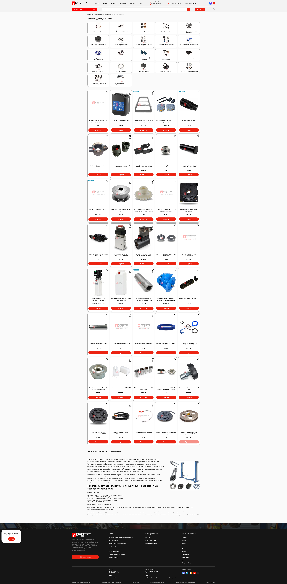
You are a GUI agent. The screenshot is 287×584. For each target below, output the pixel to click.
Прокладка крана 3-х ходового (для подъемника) (166, 254)
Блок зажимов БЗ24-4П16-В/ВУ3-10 (188, 298)
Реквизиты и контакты (210, 582)
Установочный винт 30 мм (189, 120)
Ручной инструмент (114, 551)
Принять (11, 539)
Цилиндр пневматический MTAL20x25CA (189, 254)
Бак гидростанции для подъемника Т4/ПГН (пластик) (121, 299)
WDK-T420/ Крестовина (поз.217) (98, 209)
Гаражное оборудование (115, 549)
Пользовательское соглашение (157, 582)
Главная (184, 537)
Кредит (184, 551)
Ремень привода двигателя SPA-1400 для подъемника (121, 433)
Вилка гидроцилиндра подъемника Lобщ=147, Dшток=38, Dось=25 (143, 165)
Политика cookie (135, 582)
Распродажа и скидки (151, 543)
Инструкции (185, 557)
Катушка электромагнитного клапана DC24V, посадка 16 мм (143, 254)
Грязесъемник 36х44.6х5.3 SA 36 (121, 343)
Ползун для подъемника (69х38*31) (121, 388)
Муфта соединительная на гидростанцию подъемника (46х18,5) (143, 300)
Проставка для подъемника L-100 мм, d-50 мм (143, 388)
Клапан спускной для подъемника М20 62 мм (98, 254)
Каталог (96, 3)
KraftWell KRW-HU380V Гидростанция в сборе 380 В (98, 299)
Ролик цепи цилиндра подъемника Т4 (166, 165)
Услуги (105, 3)
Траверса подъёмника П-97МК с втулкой (98, 165)
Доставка (184, 549)
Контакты (132, 3)
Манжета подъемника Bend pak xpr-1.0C (166, 344)
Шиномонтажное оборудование (117, 543)
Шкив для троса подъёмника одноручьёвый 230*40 (189, 433)
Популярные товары (150, 540)
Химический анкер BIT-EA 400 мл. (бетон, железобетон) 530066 (98, 121)
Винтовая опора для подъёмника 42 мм (189, 388)
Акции (113, 3)
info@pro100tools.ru (114, 578)
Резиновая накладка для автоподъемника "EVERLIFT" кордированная (98, 433)
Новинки (147, 537)
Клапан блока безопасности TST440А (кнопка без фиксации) (121, 254)
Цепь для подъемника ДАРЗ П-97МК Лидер (166, 433)
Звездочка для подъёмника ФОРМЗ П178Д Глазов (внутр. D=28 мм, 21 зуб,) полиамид (143, 211)
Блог (141, 3)
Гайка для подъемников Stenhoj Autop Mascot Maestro (121, 165)
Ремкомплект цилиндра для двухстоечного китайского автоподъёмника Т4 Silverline (189, 344)
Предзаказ (188, 442)
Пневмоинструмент (114, 557)
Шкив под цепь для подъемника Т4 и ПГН (121, 210)
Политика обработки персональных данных (81, 582)
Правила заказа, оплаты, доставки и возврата (185, 582)
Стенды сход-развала (114, 546)
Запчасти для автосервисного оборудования (121, 537)
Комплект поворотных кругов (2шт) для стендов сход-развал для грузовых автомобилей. (166, 122)
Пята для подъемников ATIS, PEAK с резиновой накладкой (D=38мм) (166, 388)
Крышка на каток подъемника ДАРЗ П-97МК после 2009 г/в (166, 210)
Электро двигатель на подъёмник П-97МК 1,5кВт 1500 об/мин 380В (166, 299)
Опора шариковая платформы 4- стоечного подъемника (98, 388)
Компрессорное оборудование (117, 554)
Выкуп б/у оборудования (188, 563)
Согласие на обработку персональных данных (111, 582)
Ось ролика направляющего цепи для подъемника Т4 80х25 (189, 165)
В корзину (98, 130)
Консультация (200, 9)
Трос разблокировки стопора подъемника (144, 433)
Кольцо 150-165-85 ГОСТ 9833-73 (143, 343)
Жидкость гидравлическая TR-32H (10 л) (120, 121)
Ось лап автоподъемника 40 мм (98, 343)
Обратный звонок (85, 557)
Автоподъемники (113, 540)
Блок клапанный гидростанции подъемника (188, 210)
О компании (122, 3)
